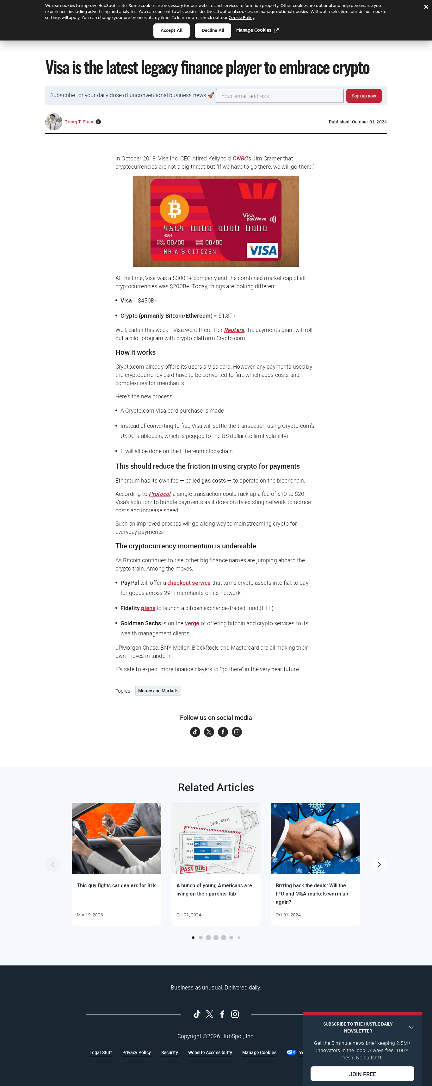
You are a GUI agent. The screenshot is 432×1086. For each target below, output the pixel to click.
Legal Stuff (100, 1052)
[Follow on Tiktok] (195, 732)
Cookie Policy (241, 17)
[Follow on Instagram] (237, 732)
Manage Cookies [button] (259, 1052)
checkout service (189, 582)
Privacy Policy (136, 1052)
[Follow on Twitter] (209, 732)
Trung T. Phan (79, 122)
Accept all (171, 30)
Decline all (213, 30)
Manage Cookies (253, 30)
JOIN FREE (362, 1073)
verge (192, 623)
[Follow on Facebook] (223, 732)
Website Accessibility (210, 1052)
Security (169, 1052)
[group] (117, 864)
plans (148, 608)
